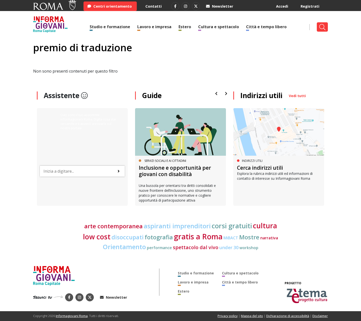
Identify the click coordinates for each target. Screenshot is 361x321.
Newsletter (222, 6)
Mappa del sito (252, 316)
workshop (248, 247)
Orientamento (124, 247)
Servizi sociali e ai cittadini (165, 161)
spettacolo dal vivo (195, 247)
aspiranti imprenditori (177, 226)
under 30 (228, 247)
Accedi (282, 6)
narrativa (269, 238)
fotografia (159, 237)
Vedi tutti (297, 95)
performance (159, 247)
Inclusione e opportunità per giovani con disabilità (175, 170)
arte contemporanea (113, 226)
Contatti (153, 6)
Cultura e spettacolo (218, 26)
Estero (185, 26)
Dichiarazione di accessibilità (287, 316)
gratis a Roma (198, 236)
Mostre (249, 237)
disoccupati (127, 237)
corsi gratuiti (232, 225)
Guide (152, 95)
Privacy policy (228, 316)
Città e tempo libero (266, 26)
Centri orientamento (112, 6)
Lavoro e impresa (154, 26)
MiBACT (230, 238)
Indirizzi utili (261, 95)
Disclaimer (320, 316)
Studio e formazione (110, 26)
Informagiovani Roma (72, 316)
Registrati (310, 6)
